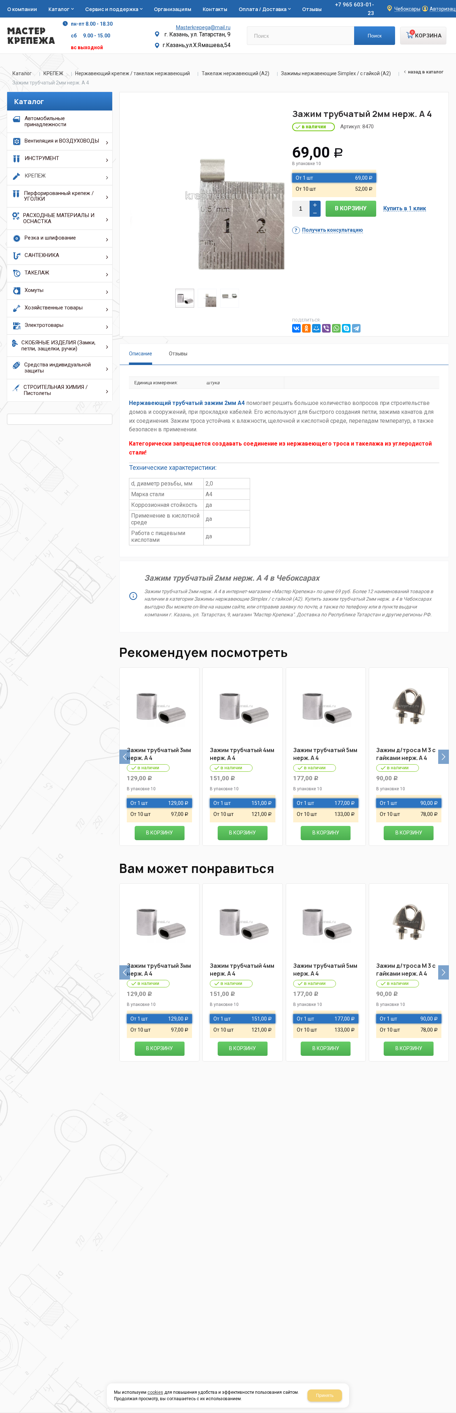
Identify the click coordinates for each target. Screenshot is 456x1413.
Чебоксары (407, 9)
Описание (140, 353)
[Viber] (326, 328)
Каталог (22, 73)
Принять (324, 1395)
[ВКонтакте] (296, 328)
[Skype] (346, 328)
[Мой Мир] (316, 328)
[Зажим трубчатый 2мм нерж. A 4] (207, 195)
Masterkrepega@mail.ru (203, 27)
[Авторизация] (452, 3)
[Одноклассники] (306, 328)
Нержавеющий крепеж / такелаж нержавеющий (132, 73)
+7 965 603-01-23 (354, 8)
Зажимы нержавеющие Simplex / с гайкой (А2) (336, 73)
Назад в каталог (426, 71)
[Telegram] (356, 328)
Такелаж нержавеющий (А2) (235, 73)
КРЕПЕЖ (53, 73)
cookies (155, 1392)
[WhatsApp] (336, 328)
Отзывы (178, 353)
